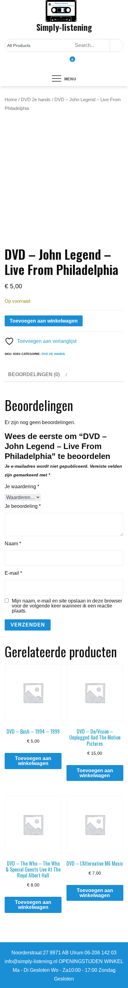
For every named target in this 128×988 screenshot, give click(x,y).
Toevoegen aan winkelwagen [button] (33, 761)
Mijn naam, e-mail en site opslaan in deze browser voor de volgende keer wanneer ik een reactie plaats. (67, 605)
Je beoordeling (23, 506)
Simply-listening (64, 27)
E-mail (13, 573)
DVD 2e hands (36, 99)
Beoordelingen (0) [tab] (34, 374)
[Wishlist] (64, 63)
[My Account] (58, 63)
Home (11, 99)
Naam (13, 543)
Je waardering (22, 486)
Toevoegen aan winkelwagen (44, 321)
